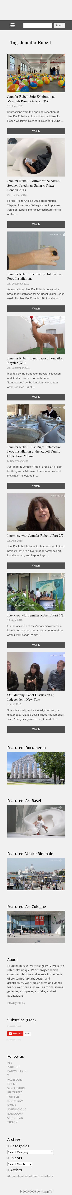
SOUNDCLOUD (16, 1109)
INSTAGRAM (15, 1101)
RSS (9, 1062)
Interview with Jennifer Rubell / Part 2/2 (35, 535)
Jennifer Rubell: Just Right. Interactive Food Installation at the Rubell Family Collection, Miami (34, 451)
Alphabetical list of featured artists (30, 1176)
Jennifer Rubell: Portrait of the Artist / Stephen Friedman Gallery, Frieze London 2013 (33, 185)
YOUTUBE (13, 1067)
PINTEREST (14, 1092)
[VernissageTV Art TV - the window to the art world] (26, 10)
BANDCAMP (15, 1113)
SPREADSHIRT (16, 1088)
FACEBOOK (14, 1079)
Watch (36, 131)
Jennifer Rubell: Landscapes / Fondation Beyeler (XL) (35, 360)
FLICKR (12, 1084)
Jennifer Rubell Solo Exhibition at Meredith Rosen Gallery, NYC (31, 98)
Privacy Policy (16, 1003)
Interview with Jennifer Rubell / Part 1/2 (35, 615)
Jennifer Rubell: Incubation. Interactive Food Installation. (34, 276)
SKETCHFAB (15, 1118)
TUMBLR (13, 1096)
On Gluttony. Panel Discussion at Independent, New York (30, 697)
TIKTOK (12, 1122)
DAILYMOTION (17, 1071)
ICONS (11, 1105)
